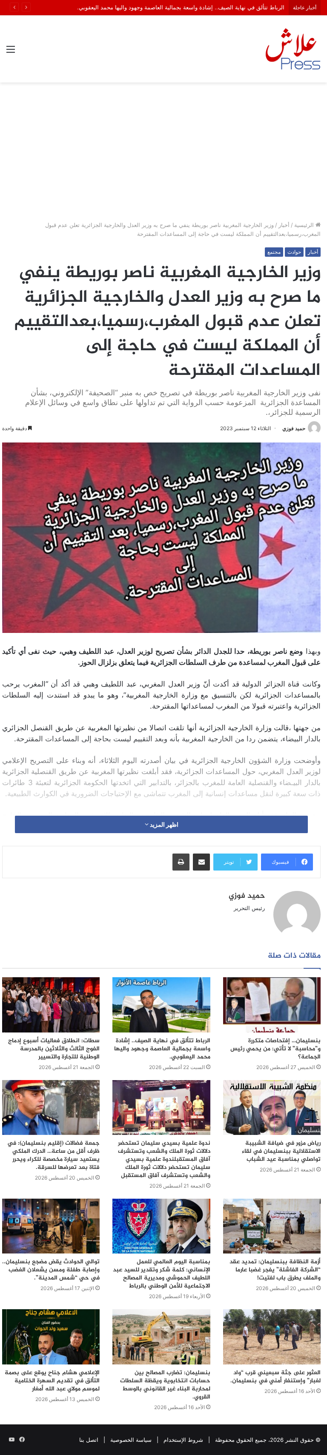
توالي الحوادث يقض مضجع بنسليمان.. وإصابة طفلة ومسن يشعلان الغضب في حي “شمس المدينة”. (51, 1270)
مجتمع (274, 252)
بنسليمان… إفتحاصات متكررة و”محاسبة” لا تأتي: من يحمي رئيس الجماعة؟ (275, 1049)
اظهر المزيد (163, 824)
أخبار (284, 224)
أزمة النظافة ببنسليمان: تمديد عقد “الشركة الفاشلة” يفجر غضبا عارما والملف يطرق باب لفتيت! (275, 1270)
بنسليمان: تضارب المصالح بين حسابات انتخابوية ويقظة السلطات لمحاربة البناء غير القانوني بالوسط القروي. (165, 1385)
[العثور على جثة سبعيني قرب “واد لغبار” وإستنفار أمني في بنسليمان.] (272, 1336)
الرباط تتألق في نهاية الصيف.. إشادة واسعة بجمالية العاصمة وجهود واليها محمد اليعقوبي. (162, 1049)
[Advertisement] (163, 154)
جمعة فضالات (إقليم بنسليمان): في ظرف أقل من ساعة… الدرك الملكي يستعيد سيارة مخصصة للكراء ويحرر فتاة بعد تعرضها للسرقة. (53, 1155)
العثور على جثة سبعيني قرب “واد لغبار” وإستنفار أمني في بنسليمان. (275, 1377)
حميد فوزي (293, 428)
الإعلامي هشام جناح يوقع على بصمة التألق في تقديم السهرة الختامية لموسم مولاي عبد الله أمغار (52, 1381)
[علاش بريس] (293, 49)
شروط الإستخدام (183, 1439)
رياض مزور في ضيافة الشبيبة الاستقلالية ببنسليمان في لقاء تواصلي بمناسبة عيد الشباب (281, 1151)
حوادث (294, 252)
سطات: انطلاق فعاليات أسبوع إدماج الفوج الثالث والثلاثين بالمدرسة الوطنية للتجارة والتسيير (54, 1049)
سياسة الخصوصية (131, 1439)
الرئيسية (305, 224)
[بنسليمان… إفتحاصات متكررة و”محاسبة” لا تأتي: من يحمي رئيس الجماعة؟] (272, 1004)
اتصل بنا (88, 1439)
